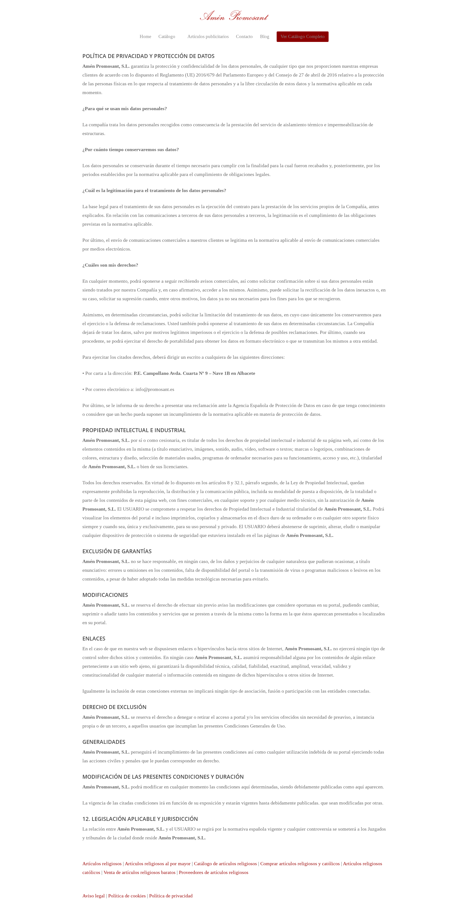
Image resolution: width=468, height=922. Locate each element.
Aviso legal (93, 895)
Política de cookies (127, 895)
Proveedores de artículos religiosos (213, 872)
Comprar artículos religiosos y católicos (300, 863)
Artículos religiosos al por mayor (158, 863)
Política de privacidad (171, 895)
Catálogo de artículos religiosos (225, 863)
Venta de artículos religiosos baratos (140, 872)
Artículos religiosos (102, 863)
